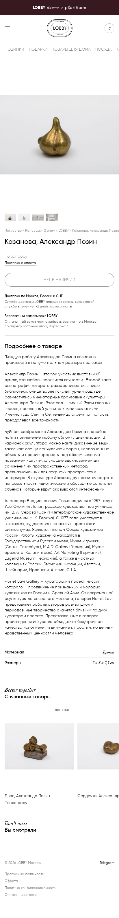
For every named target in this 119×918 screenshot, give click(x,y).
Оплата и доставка (21, 894)
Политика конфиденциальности (31, 887)
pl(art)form (59, 7)
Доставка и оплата (20, 263)
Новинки (14, 49)
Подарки (38, 49)
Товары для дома (71, 49)
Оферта (11, 881)
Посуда (103, 49)
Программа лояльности (24, 874)
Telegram (107, 862)
